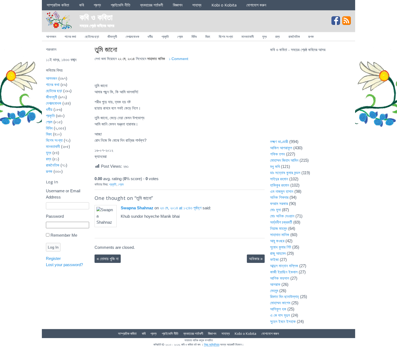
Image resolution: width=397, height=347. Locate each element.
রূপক (311, 36)
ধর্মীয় (150, 36)
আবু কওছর (277, 241)
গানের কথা (70, 36)
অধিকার (256, 258)
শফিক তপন (277, 154)
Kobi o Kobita (224, 5)
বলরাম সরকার (279, 203)
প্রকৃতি (165, 36)
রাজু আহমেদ (278, 253)
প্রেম (180, 36)
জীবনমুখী (112, 36)
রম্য (277, 36)
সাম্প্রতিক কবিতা (58, 5)
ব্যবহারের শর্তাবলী (151, 5)
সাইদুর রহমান (279, 179)
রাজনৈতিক (294, 36)
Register (53, 258)
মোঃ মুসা (275, 209)
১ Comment (178, 59)
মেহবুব (274, 290)
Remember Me (64, 235)
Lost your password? (64, 264)
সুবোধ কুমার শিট (280, 247)
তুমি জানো (106, 49)
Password (55, 216)
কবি (81, 5)
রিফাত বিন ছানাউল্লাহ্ (284, 296)
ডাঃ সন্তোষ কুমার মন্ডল (285, 172)
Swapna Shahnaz (137, 208)
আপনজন (51, 36)
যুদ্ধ (264, 36)
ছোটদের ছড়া (92, 36)
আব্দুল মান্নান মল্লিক (284, 265)
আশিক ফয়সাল (279, 278)
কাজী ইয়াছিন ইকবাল (284, 272)
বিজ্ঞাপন (178, 5)
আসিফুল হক (278, 309)
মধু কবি (275, 166)
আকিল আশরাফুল (281, 148)
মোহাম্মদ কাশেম (280, 302)
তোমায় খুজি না (108, 258)
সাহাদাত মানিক (156, 59)
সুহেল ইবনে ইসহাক (283, 321)
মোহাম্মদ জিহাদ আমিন (284, 160)
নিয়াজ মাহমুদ (278, 228)
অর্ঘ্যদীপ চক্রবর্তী (281, 222)
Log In (53, 247)
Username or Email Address (63, 194)
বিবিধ (194, 36)
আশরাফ (275, 284)
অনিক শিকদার (279, 197)
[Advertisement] (310, 99)
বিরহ (207, 36)
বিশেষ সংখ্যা (226, 36)
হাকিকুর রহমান (279, 185)
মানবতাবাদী (247, 36)
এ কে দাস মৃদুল (280, 315)
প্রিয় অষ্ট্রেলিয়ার (211, 344)
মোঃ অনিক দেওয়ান (282, 216)
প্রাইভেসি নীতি (120, 5)
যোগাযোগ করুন (256, 5)
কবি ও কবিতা (96, 17)
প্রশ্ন (97, 5)
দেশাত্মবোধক (132, 36)
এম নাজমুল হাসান (281, 191)
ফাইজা (274, 259)
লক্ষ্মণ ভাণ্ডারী (279, 141)
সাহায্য (196, 5)
